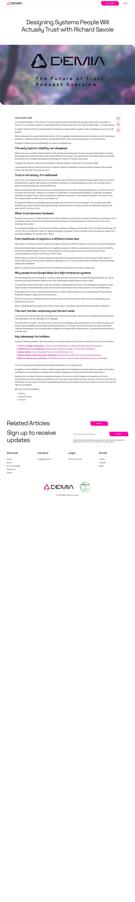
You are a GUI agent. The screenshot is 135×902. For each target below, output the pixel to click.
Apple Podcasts (25, 396)
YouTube (22, 400)
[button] (125, 3)
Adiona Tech (20, 125)
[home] (14, 3)
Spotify (22, 393)
